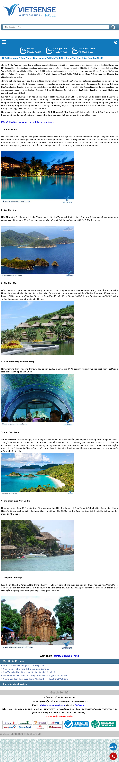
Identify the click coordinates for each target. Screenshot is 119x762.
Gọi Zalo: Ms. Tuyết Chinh (75, 50)
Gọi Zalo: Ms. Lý (23, 50)
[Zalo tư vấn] (113, 746)
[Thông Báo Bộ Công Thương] (76, 728)
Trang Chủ (36, 9)
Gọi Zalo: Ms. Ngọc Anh (49, 50)
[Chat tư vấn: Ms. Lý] (28, 51)
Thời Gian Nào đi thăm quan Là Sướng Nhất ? (24, 665)
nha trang (102, 90)
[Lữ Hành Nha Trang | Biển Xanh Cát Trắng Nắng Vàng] (3, 58)
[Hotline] (113, 756)
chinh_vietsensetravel (79, 51)
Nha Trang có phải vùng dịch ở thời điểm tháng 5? (26, 669)
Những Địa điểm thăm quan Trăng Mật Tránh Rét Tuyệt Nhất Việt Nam (35, 679)
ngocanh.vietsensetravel (54, 51)
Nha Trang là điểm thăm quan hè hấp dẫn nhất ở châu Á (29, 672)
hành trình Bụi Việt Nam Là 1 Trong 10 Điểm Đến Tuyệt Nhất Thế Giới (35, 675)
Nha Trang (17, 81)
